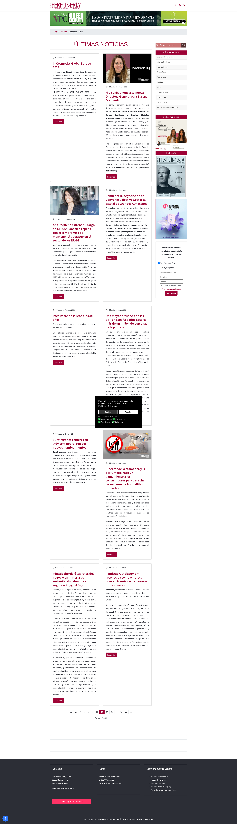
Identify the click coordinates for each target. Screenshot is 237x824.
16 (121, 712)
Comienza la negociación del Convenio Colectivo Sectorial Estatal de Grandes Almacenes (126, 199)
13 (107, 712)
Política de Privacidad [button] (108, 406)
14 (112, 712)
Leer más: (58, 121)
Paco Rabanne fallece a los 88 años (73, 318)
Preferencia (120, 419)
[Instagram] (180, 5)
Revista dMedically (158, 783)
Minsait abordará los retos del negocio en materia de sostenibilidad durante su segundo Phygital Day (73, 579)
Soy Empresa (168, 267)
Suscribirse (171, 293)
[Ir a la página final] (130, 712)
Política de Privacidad (126, 819)
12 (102, 712)
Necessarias (106, 419)
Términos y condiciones (171, 289)
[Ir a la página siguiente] (126, 712)
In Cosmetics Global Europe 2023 (72, 65)
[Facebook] (175, 5)
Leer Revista (171, 186)
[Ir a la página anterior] (75, 712)
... (92, 712)
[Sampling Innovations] (171, 218)
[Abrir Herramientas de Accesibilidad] (5, 819)
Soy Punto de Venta (168, 263)
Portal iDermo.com (159, 780)
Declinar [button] (108, 412)
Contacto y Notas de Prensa (71, 801)
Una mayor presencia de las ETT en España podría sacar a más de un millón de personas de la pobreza (126, 321)
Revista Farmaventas (159, 776)
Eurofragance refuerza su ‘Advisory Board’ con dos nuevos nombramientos (70, 443)
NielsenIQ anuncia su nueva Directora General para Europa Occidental (127, 96)
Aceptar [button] (128, 412)
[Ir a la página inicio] (71, 712)
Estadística (105, 422)
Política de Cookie (144, 819)
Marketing (118, 422)
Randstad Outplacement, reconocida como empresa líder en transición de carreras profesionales (126, 579)
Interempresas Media (168, 790)
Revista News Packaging (161, 786)
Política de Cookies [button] (118, 403)
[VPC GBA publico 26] (118, 18)
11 (97, 712)
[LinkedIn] (184, 5)
